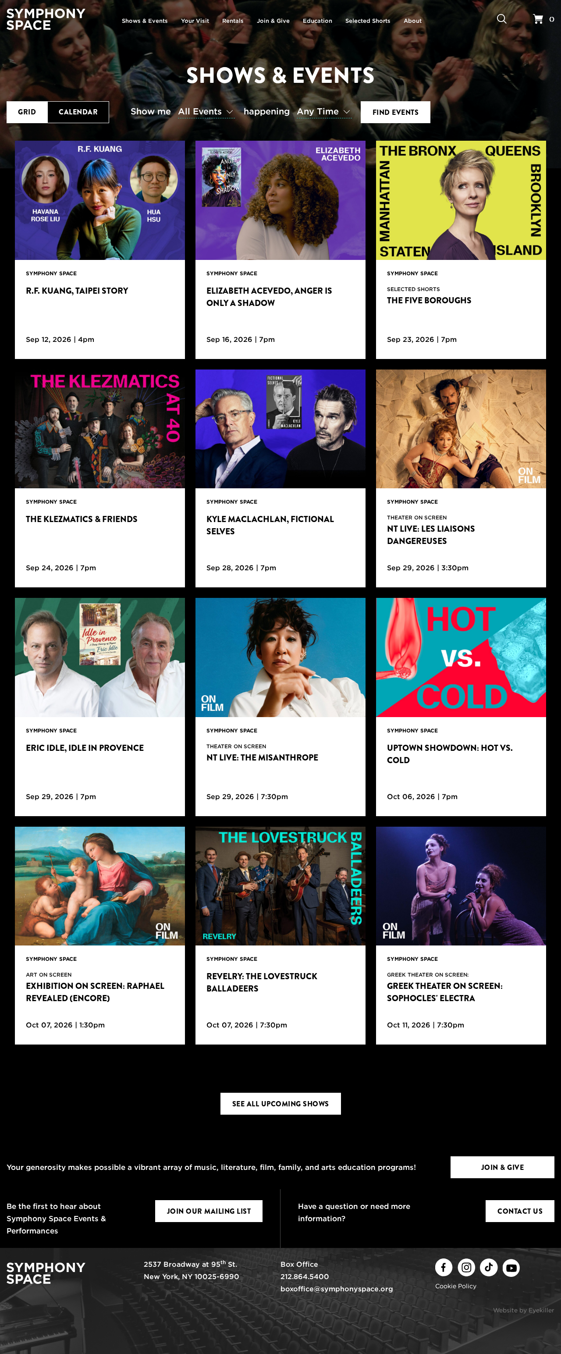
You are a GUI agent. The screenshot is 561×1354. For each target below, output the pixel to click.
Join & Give (502, 1167)
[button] (185, 111)
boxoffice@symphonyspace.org (336, 1289)
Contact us (520, 1211)
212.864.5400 (304, 1276)
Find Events (396, 112)
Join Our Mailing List (209, 1211)
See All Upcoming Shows (280, 1104)
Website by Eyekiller (523, 1310)
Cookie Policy (455, 1286)
